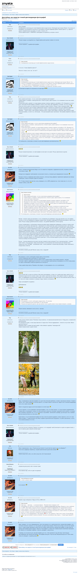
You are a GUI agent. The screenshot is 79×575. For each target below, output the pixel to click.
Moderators (16, 18)
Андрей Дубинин (10, 18)
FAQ (71, 10)
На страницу (4, 20)
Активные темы (15, 12)
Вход (4, 10)
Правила (66, 10)
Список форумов (5, 14)
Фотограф (75, 572)
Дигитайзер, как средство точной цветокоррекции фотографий (35, 547)
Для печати (74, 20)
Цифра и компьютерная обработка (22, 14)
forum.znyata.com (5, 6)
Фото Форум (12, 14)
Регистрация (9, 10)
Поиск (75, 10)
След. (11, 20)
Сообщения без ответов (6, 12)
